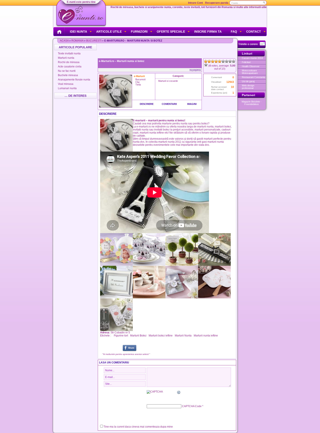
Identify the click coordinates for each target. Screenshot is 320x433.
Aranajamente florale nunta (74, 79)
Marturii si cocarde (168, 81)
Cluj (137, 82)
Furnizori (139, 31)
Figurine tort (121, 335)
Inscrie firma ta (208, 31)
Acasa (64, 40)
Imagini (192, 104)
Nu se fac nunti (67, 70)
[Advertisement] (167, 50)
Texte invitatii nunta (69, 53)
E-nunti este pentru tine (81, 1)
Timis (138, 84)
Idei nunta (78, 31)
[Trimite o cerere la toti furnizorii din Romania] (251, 47)
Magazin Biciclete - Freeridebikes (251, 102)
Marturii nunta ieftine (206, 335)
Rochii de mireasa (68, 62)
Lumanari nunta (67, 88)
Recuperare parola (216, 2)
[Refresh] (179, 393)
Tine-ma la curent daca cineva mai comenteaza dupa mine (138, 426)
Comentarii (169, 104)
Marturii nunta (66, 57)
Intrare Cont (195, 2)
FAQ (234, 31)
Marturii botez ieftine (161, 335)
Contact (253, 31)
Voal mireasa (65, 83)
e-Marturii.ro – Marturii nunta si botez (121, 61)
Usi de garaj (248, 81)
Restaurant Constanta (253, 77)
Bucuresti (93, 40)
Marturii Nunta (183, 335)
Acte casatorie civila (69, 66)
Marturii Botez (138, 335)
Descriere (146, 104)
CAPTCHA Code (192, 406)
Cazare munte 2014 (252, 58)
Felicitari (246, 62)
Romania (77, 40)
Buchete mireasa (68, 75)
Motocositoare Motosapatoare (250, 71)
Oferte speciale (171, 31)
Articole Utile (109, 31)
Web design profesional (248, 86)
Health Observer (250, 66)
